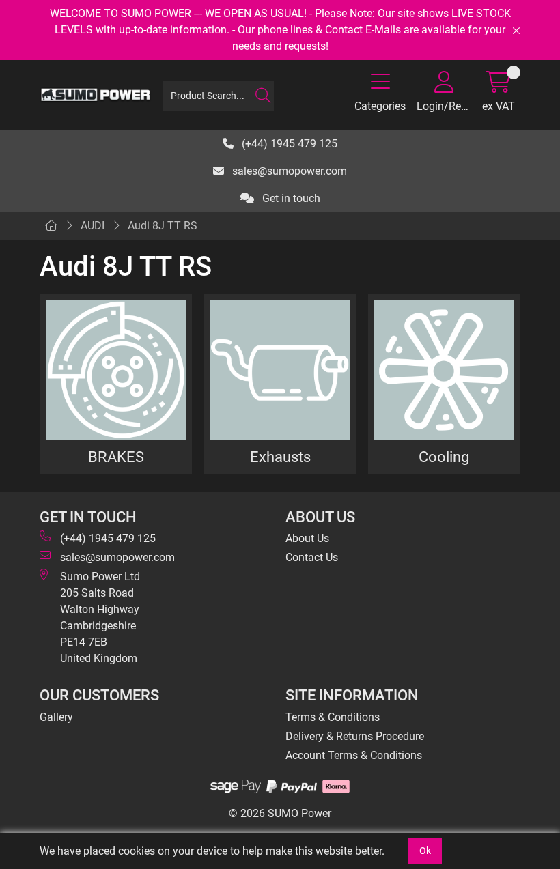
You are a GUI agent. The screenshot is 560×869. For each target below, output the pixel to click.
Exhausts (280, 457)
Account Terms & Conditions (353, 755)
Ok (425, 850)
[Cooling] (444, 370)
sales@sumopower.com (288, 171)
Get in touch (290, 198)
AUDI (92, 225)
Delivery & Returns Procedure (354, 736)
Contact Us (311, 557)
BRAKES (116, 457)
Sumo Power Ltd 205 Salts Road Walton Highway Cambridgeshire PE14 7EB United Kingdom (100, 617)
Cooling (444, 457)
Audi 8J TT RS (162, 225)
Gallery (56, 717)
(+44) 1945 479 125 (288, 143)
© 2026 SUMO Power (280, 813)
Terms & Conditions (332, 717)
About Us (307, 538)
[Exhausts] (280, 370)
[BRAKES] (116, 370)
